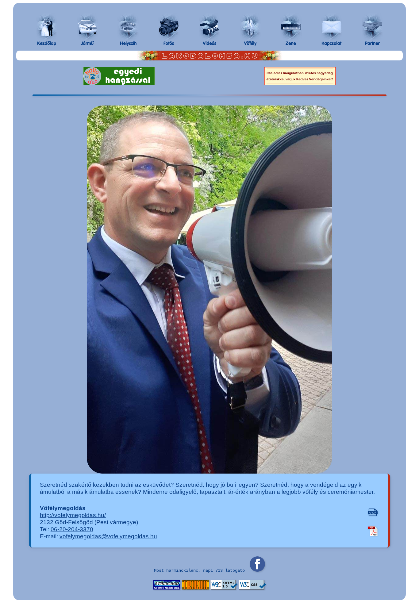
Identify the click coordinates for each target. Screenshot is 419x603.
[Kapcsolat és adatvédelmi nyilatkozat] (331, 26)
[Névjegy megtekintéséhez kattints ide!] (372, 511)
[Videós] (209, 26)
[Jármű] (87, 26)
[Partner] (372, 26)
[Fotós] (168, 26)
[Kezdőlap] (46, 26)
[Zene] (291, 26)
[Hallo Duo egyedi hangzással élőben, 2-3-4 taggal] (119, 83)
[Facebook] (257, 570)
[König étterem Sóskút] (300, 83)
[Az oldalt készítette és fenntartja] (166, 588)
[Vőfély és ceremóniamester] (250, 26)
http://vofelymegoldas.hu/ (73, 515)
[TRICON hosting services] (195, 588)
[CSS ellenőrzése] (252, 588)
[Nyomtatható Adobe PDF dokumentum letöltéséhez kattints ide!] (372, 530)
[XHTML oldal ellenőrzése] (223, 588)
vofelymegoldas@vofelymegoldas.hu (108, 536)
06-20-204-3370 (72, 529)
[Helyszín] (128, 26)
